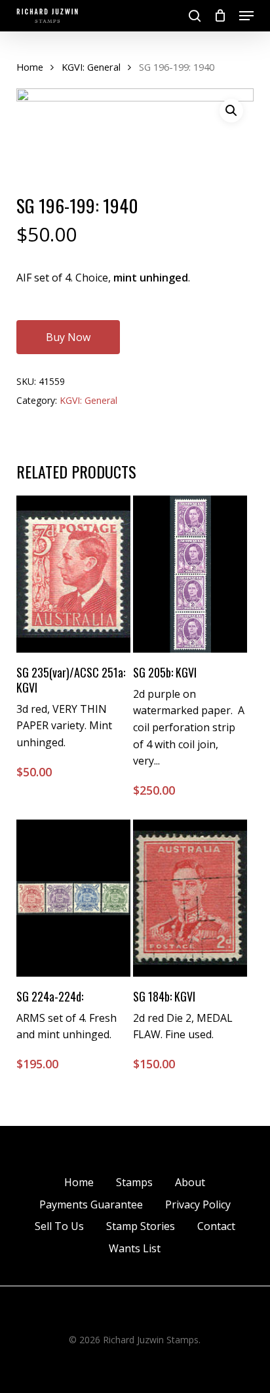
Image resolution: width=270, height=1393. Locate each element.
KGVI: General (91, 66)
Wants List (135, 1248)
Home (29, 66)
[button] (246, 15)
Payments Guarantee (91, 1204)
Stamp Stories (140, 1226)
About (190, 1182)
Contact (216, 1226)
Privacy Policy (198, 1204)
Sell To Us (59, 1226)
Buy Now (68, 337)
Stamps (134, 1182)
